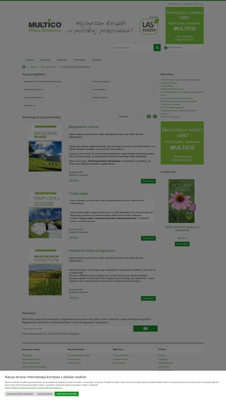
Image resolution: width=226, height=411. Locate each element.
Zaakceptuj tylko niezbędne (20, 394)
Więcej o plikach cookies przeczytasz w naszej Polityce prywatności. (33, 387)
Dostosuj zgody (45, 394)
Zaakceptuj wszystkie (67, 394)
